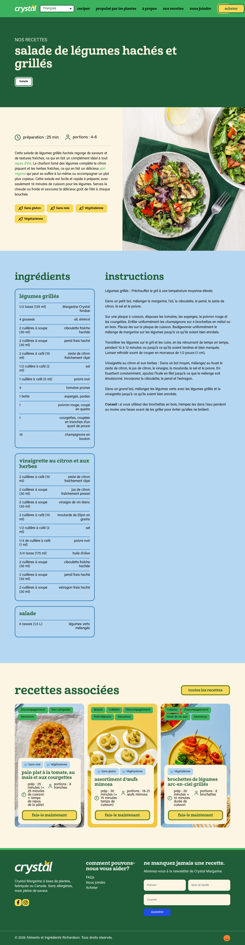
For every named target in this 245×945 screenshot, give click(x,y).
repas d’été (23, 163)
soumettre (157, 912)
